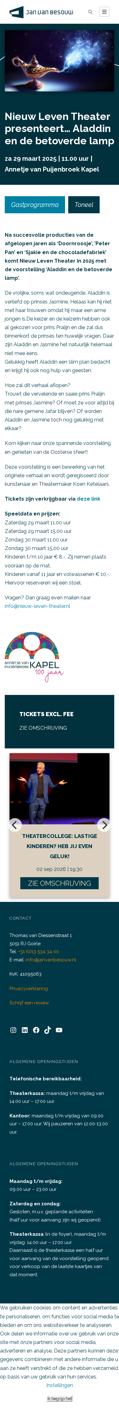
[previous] (15, 825)
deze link (88, 499)
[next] (104, 825)
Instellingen (59, 1385)
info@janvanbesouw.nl (51, 960)
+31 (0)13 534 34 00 (38, 951)
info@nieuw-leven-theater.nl (37, 606)
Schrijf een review (29, 1003)
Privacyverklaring (29, 988)
